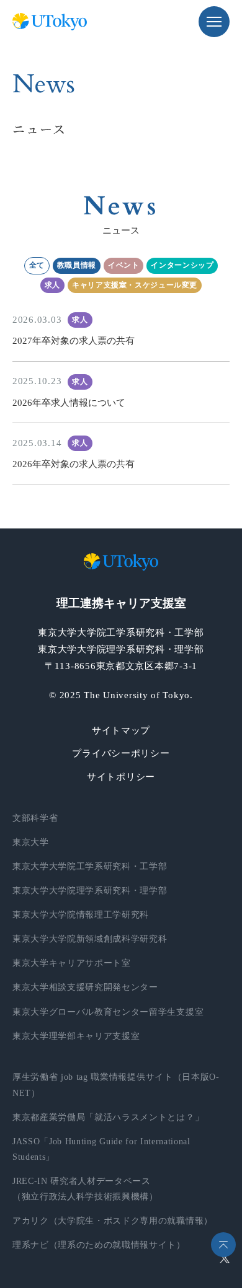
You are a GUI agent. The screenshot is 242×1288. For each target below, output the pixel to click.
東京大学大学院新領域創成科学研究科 (90, 939)
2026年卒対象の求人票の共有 (73, 464)
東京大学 (30, 842)
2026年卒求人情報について (68, 403)
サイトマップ (121, 730)
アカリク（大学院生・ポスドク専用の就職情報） (112, 1220)
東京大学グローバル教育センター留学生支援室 (108, 1012)
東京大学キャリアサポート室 (71, 963)
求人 (52, 285)
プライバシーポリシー (120, 753)
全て (37, 265)
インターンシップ (182, 265)
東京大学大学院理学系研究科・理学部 (90, 890)
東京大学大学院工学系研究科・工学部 (90, 866)
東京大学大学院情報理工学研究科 (80, 914)
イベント (124, 265)
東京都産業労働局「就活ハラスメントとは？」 (108, 1117)
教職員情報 (76, 265)
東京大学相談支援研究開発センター (85, 987)
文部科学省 (35, 818)
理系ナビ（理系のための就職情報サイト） (99, 1245)
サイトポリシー (121, 777)
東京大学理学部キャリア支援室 (76, 1036)
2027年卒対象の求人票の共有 (73, 341)
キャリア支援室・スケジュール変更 (134, 285)
